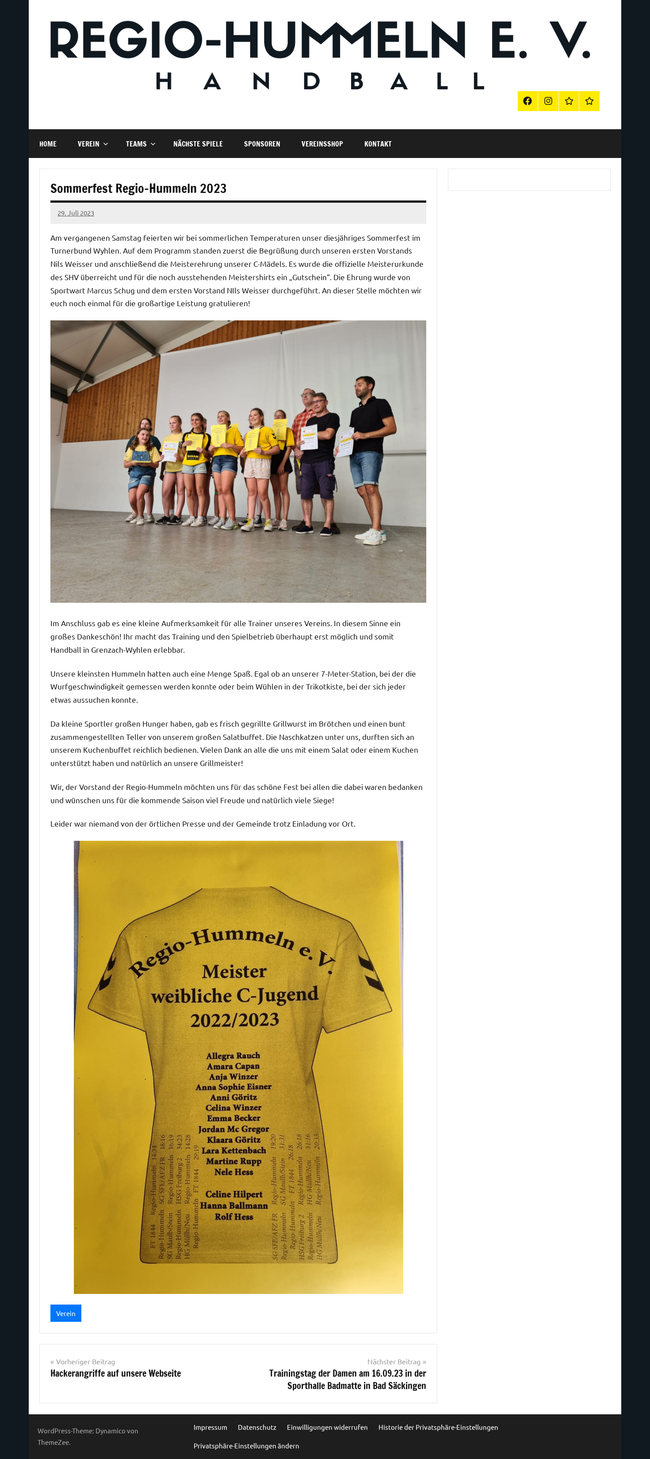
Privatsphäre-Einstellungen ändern (246, 1445)
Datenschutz (257, 1427)
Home (48, 144)
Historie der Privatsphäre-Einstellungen (438, 1427)
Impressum (210, 1427)
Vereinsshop (322, 144)
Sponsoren (262, 144)
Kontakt (378, 144)
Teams (136, 144)
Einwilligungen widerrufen (327, 1427)
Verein (88, 144)
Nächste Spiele (198, 144)
